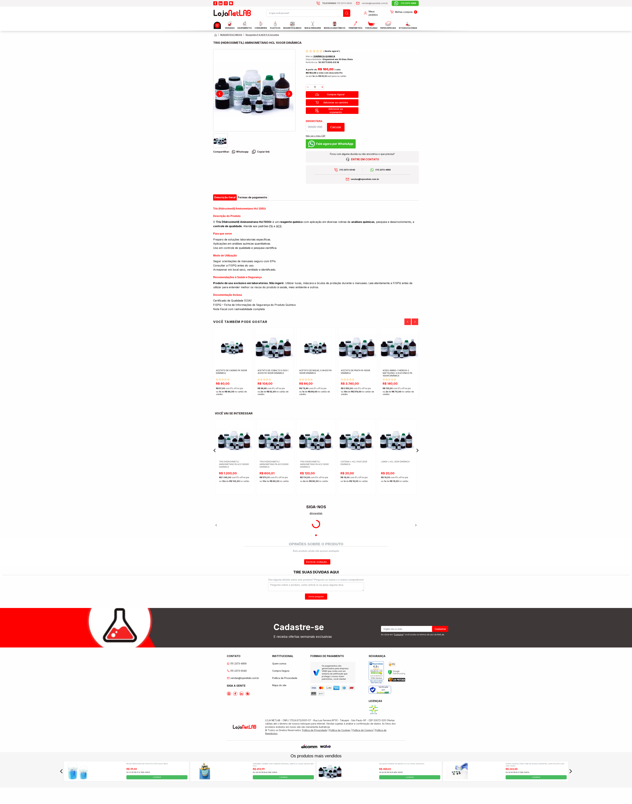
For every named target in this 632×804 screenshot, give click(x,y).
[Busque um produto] (346, 13)
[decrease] (308, 87)
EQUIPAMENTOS (244, 28)
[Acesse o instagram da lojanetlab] (226, 3)
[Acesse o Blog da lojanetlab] (248, 694)
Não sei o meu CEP (315, 135)
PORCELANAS (371, 28)
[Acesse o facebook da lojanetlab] (215, 3)
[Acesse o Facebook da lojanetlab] (235, 694)
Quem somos (279, 663)
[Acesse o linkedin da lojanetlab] (221, 3)
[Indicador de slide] (316, 535)
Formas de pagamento (252, 197)
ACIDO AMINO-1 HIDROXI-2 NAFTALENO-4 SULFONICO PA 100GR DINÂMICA (397, 373)
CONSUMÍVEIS (261, 28)
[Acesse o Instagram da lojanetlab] (229, 694)
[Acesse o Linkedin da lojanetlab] (241, 694)
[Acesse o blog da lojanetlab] (231, 3)
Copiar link (263, 151)
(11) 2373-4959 (383, 170)
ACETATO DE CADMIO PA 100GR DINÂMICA (231, 371)
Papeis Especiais (388, 28)
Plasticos (275, 28)
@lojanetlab (316, 513)
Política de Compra (362, 730)
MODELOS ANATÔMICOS (334, 28)
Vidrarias (230, 28)
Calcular (335, 127)
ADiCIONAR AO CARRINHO (240, 393)
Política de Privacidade (284, 678)
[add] (322, 87)
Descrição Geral (225, 197)
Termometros (355, 28)
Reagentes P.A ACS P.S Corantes (262, 35)
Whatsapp (242, 151)
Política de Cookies (339, 730)
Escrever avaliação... (317, 561)
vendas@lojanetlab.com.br (365, 179)
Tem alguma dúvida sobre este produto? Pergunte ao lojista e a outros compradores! (316, 579)
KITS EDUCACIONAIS (408, 28)
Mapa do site (279, 685)
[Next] (415, 321)
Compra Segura (280, 670)
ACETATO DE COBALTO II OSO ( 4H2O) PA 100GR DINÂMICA (273, 371)
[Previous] (407, 321)
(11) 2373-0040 (347, 170)
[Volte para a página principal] (215, 35)
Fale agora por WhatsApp (334, 143)
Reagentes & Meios (292, 28)
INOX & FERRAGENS (312, 28)
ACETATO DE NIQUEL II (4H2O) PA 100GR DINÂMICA (315, 371)
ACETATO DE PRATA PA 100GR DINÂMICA (355, 371)
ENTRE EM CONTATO (365, 159)
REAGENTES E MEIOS (231, 35)
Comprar (157, 777)
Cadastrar (440, 629)
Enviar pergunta (316, 596)
